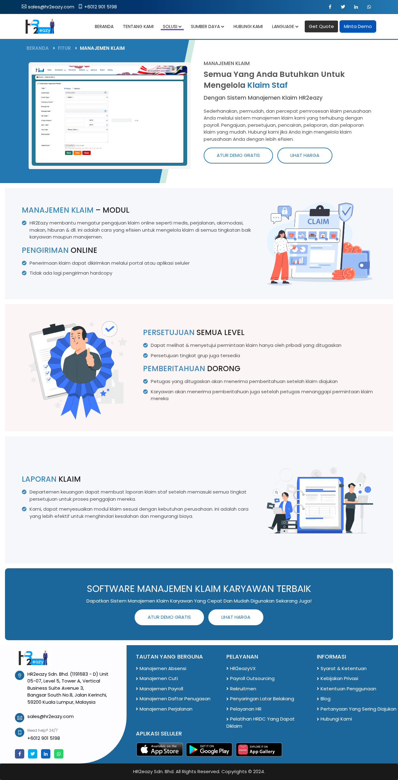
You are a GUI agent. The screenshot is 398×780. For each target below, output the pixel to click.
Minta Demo (358, 26)
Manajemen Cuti (159, 678)
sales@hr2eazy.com (51, 6)
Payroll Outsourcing (252, 678)
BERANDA (37, 48)
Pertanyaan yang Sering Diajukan (358, 709)
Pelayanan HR (245, 709)
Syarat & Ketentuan (344, 668)
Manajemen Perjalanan (166, 709)
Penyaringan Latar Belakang (262, 698)
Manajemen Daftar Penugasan (175, 698)
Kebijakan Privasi (339, 678)
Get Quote (321, 26)
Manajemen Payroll (161, 688)
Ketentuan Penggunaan (348, 688)
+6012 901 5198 (100, 6)
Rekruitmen (243, 688)
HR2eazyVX (243, 668)
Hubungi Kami (336, 719)
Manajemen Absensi (163, 668)
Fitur (64, 48)
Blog (326, 698)
